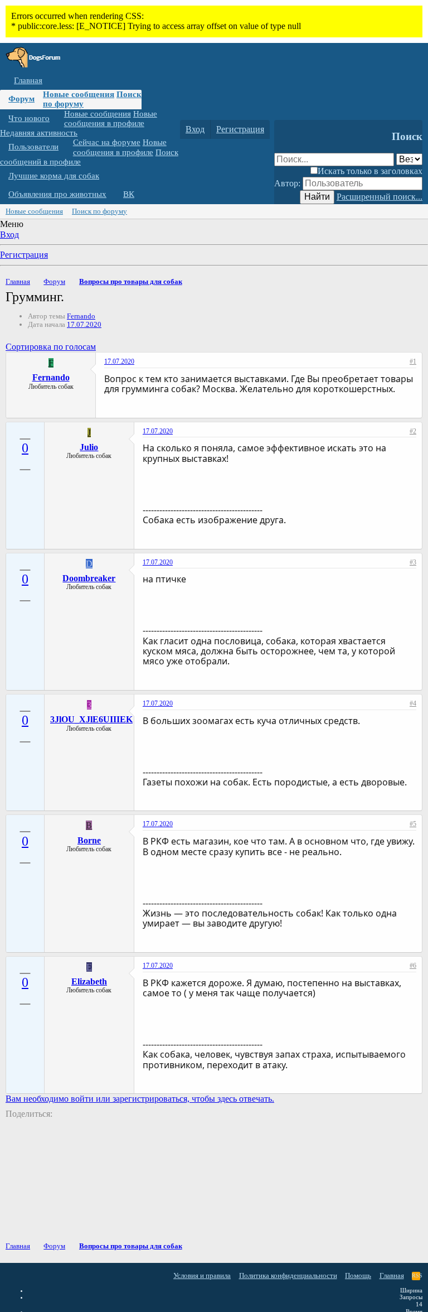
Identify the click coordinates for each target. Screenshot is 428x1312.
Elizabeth (89, 981)
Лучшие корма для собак (53, 175)
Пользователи (33, 146)
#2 (413, 431)
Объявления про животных (57, 194)
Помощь (358, 1275)
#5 (413, 824)
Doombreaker (88, 578)
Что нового (29, 118)
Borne (89, 840)
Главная (28, 80)
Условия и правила (202, 1275)
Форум (21, 98)
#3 (413, 562)
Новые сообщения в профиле (110, 118)
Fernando (81, 316)
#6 (413, 965)
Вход (9, 234)
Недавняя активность (38, 132)
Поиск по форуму (99, 211)
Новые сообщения (78, 94)
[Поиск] (285, 129)
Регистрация (24, 254)
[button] (58, 118)
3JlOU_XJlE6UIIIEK (91, 719)
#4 (413, 703)
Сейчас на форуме (106, 142)
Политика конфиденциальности (288, 1275)
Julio (89, 447)
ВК (128, 194)
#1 (413, 361)
